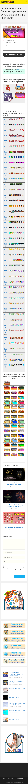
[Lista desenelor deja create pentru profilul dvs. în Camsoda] (14, 646)
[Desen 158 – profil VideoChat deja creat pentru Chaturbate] (5, 712)
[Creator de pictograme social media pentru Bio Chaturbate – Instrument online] (14, 632)
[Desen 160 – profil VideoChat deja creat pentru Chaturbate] (5, 697)
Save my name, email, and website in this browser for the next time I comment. (14, 570)
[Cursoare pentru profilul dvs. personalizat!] (14, 661)
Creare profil (8, 42)
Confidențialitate (20, 778)
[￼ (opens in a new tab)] (16, 260)
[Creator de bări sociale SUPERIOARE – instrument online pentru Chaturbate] (5, 674)
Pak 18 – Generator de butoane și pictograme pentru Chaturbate (14, 526)
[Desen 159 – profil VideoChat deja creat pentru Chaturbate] (5, 704)
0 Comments (8, 46)
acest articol (20, 69)
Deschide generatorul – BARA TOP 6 (14, 55)
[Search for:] (26, 2)
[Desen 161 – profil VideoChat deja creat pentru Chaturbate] (5, 690)
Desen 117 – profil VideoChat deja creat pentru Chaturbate (14, 505)
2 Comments (19, 684)
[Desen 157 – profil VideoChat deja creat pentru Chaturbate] (5, 719)
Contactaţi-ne (16, 779)
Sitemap (10, 779)
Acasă (4, 778)
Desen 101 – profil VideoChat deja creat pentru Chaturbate (14, 483)
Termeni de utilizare (11, 778)
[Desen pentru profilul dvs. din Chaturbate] (14, 625)
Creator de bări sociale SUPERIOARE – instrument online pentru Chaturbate (16, 674)
